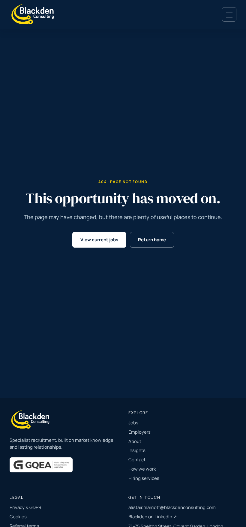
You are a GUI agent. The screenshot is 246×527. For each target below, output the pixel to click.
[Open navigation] (229, 14)
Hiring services (143, 478)
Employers (139, 432)
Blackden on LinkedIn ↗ (152, 516)
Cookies (18, 516)
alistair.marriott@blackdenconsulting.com (172, 507)
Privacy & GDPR (25, 507)
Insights (137, 450)
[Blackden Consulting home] (33, 14)
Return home (152, 239)
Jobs (133, 423)
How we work (142, 469)
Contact (137, 459)
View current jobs (99, 239)
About (134, 441)
